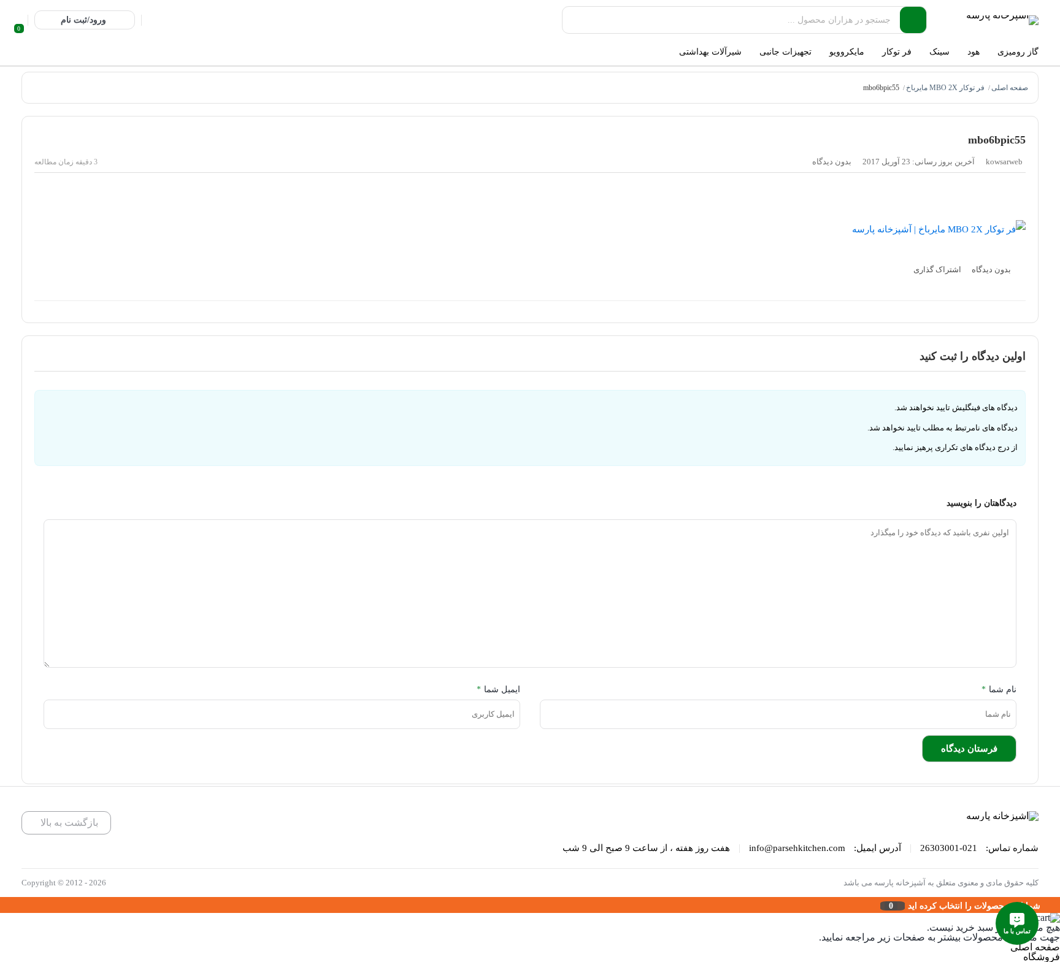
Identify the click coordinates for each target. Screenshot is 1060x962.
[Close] (3, 905)
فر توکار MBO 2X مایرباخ (945, 87)
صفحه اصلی (1009, 87)
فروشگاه (1041, 957)
